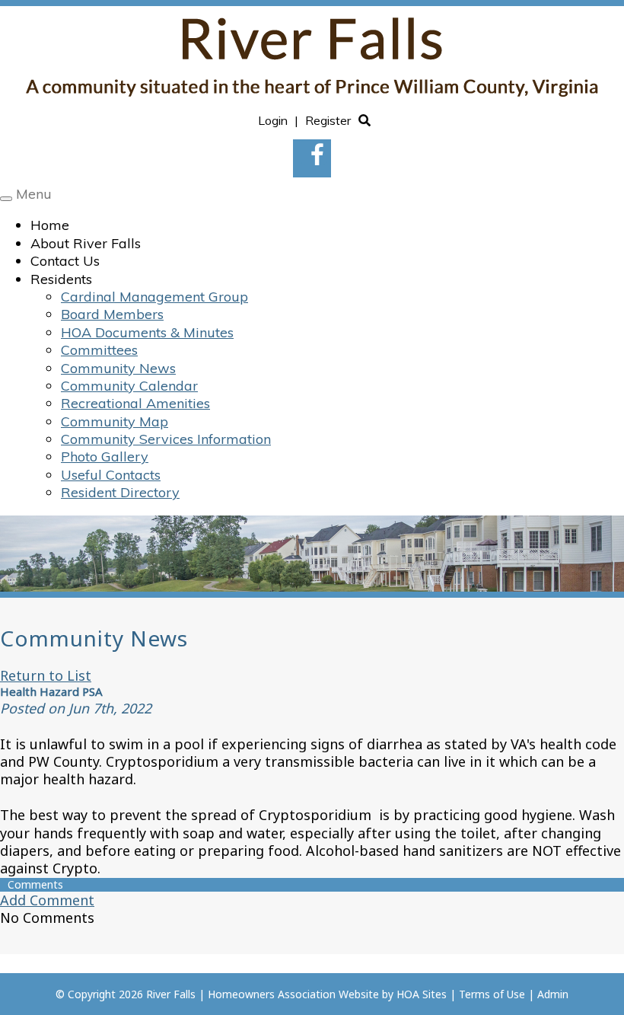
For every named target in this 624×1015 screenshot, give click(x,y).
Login (273, 120)
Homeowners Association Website (293, 994)
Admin (552, 994)
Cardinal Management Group (154, 296)
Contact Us (65, 261)
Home (49, 225)
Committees (99, 350)
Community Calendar (129, 385)
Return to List (45, 675)
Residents (61, 279)
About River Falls (85, 243)
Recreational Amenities (135, 403)
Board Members (112, 314)
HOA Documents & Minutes (147, 332)
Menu (34, 194)
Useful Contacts (111, 475)
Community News (118, 368)
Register (328, 120)
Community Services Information (166, 439)
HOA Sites (421, 994)
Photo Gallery (104, 456)
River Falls (171, 994)
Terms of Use (492, 994)
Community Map (114, 421)
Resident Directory (120, 492)
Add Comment (47, 900)
